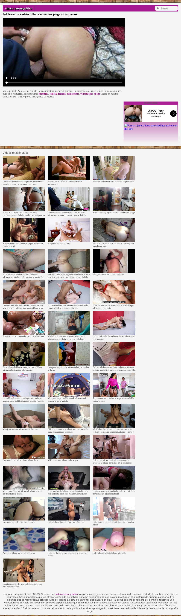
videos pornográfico (18, 8)
